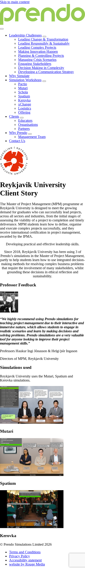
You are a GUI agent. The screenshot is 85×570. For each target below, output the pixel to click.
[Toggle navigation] (2, 29)
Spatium (24, 96)
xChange (24, 104)
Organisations (28, 124)
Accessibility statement (25, 560)
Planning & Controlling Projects (41, 55)
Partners (24, 129)
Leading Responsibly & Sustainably (44, 43)
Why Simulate (19, 76)
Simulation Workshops (25, 80)
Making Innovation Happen (38, 51)
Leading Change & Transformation (43, 39)
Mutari (23, 88)
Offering (24, 112)
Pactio (22, 84)
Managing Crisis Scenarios (37, 60)
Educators (25, 120)
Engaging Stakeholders (34, 64)
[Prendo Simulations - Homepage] (42, 23)
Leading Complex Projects (37, 47)
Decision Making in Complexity (41, 68)
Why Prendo (18, 133)
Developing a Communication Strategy (46, 72)
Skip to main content (14, 2)
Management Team (32, 137)
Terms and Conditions (25, 552)
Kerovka (24, 100)
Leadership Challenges (25, 35)
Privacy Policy (19, 556)
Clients (14, 116)
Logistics (24, 108)
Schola (23, 92)
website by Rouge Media (27, 564)
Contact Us (17, 141)
